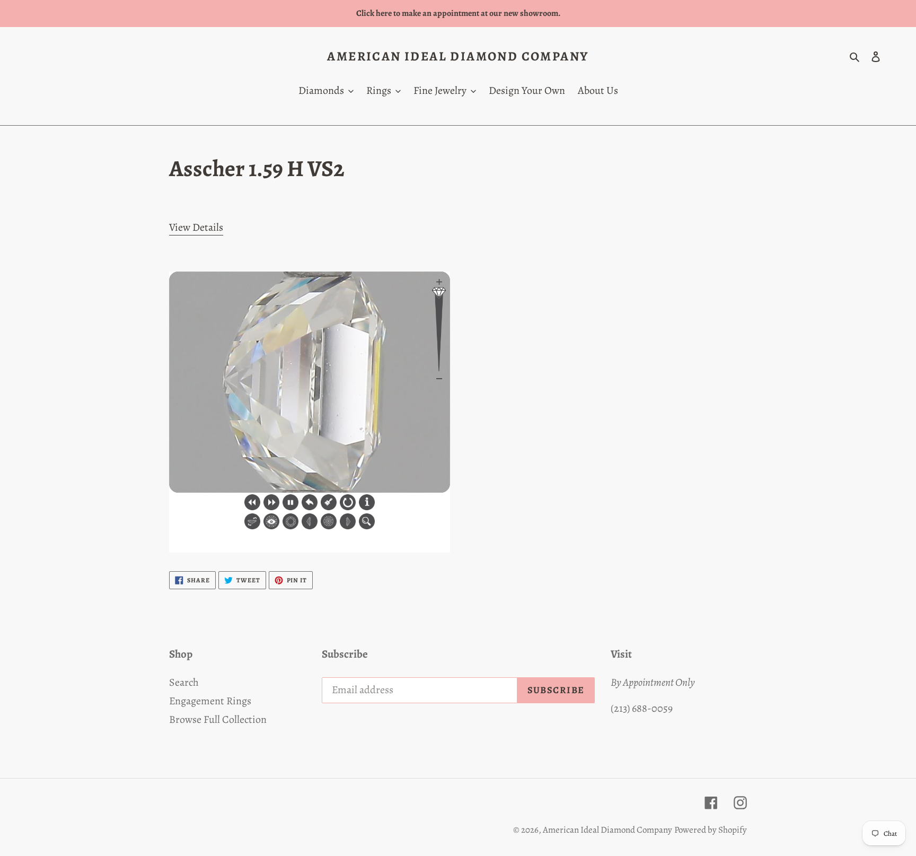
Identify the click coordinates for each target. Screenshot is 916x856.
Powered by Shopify (710, 830)
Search (184, 682)
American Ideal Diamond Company (457, 56)
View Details (196, 227)
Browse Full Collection (218, 719)
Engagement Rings (210, 701)
